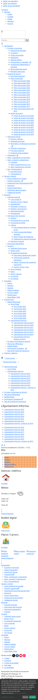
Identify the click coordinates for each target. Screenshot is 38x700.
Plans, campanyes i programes (15, 577)
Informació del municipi (13, 607)
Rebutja (25, 697)
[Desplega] (17, 358)
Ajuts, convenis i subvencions (15, 579)
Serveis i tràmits (7, 584)
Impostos (7, 593)
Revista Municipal (10, 362)
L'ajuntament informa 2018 (20, 376)
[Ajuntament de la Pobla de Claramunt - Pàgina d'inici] (13, 34)
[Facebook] (17, 655)
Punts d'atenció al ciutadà (13, 586)
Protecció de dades (11, 663)
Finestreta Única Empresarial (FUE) (17, 591)
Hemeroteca (8, 649)
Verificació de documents (13, 598)
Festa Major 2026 (10, 651)
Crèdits (7, 658)
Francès (10, 24)
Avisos (6, 457)
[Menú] (2, 44)
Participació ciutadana (12, 399)
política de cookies (20, 693)
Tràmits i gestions (10, 588)
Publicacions (9, 467)
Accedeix (4, 483)
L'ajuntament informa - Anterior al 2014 (18, 423)
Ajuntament (5, 565)
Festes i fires (8, 619)
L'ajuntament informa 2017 (20, 378)
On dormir (8, 630)
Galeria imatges (10, 644)
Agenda (7, 462)
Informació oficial (10, 572)
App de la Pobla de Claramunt (15, 402)
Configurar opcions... (8, 697)
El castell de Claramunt (12, 621)
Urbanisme (8, 574)
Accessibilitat (9, 668)
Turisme (7, 612)
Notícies (7, 460)
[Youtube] (21, 655)
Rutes (6, 626)
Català (9, 14)
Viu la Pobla (11, 369)
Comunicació (10, 358)
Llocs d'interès (9, 623)
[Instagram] (24, 655)
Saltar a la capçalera (10, 1)
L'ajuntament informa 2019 (20, 374)
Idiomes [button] (7, 12)
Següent (10, 514)
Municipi (4, 602)
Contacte (4, 10)
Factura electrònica (11, 595)
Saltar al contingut (10, 3)
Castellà (10, 17)
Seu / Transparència (11, 581)
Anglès (9, 19)
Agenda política (10, 464)
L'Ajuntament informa (15, 371)
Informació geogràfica (12, 609)
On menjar (8, 633)
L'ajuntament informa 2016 (20, 381)
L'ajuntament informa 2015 (20, 383)
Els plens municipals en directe (15, 392)
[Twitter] (14, 655)
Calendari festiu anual (12, 616)
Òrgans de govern (11, 570)
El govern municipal (11, 567)
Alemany (10, 21)
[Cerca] (27, 40)
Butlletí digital (9, 397)
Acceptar (32, 697)
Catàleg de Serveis (11, 600)
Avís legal (7, 665)
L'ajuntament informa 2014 (20, 385)
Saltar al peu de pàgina (11, 6)
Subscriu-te (5, 530)
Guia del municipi (10, 605)
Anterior (4, 514)
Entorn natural (9, 628)
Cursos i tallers (9, 647)
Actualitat (4, 635)
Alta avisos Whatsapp (12, 395)
